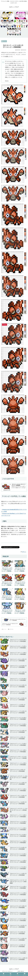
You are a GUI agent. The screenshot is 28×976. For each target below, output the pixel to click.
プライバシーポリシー (7, 971)
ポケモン (4, 41)
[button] (25, 629)
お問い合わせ (21, 971)
